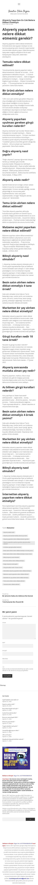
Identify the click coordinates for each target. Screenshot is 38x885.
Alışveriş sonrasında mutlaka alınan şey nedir (15, 536)
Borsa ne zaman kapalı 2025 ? (10, 717)
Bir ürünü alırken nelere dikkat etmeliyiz (14, 561)
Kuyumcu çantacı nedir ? (8, 704)
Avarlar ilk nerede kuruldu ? (9, 713)
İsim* (3, 642)
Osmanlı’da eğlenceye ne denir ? (10, 730)
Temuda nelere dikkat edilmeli (11, 584)
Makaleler (10, 528)
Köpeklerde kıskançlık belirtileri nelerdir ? (13, 739)
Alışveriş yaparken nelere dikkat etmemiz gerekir (16, 539)
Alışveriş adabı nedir (9, 532)
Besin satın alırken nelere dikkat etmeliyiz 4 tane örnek (18, 554)
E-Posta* (4, 650)
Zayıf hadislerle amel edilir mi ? (10, 700)
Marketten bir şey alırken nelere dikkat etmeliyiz (16, 577)
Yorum (4, 622)
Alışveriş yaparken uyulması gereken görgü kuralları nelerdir (17, 543)
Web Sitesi (5, 658)
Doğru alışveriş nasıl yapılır (11, 564)
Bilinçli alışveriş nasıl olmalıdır (11, 557)
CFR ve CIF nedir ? (6, 735)
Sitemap (3, 685)
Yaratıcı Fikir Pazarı (19, 11)
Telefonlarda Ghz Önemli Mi (12, 602)
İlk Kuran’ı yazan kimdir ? (8, 722)
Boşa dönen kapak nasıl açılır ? (10, 708)
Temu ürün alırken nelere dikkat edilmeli (14, 581)
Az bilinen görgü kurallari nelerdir (12, 547)
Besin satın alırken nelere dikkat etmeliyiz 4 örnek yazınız (18, 550)
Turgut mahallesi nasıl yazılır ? (10, 726)
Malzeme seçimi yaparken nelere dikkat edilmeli (16, 574)
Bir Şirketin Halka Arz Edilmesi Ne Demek (17, 596)
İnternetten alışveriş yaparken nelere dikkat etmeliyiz (17, 571)
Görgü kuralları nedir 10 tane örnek (13, 567)
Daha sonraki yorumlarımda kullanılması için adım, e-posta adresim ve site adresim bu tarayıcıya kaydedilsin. (17, 669)
